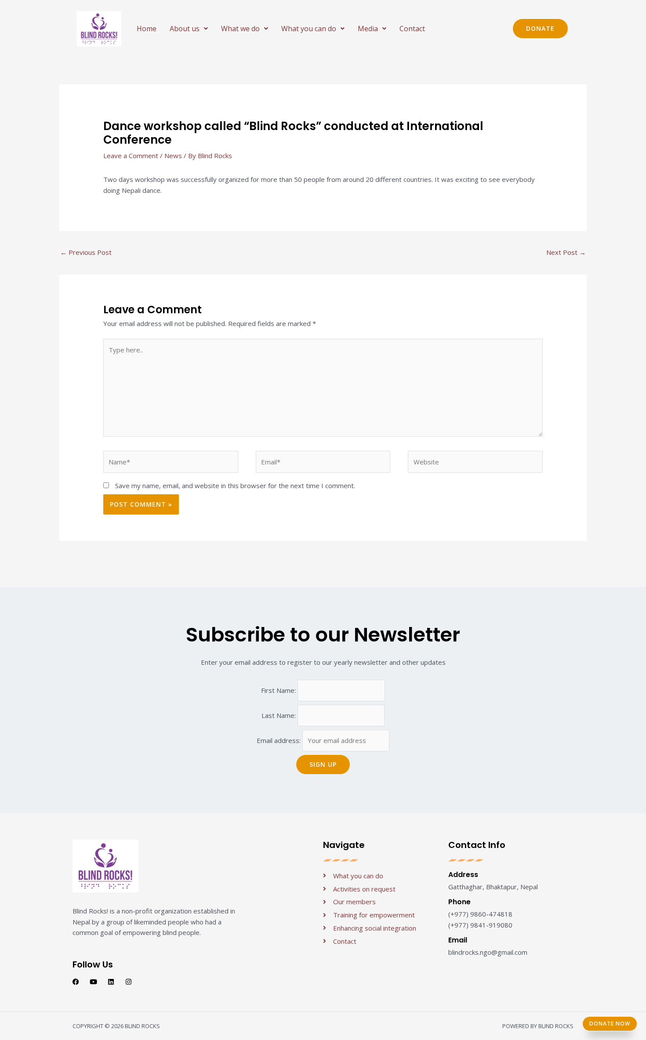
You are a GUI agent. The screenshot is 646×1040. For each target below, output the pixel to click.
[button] (188, 28)
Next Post (566, 252)
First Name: (279, 690)
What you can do (308, 28)
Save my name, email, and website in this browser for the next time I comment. (235, 485)
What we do (240, 28)
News (173, 155)
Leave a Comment (130, 155)
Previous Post (86, 252)
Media (368, 28)
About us (185, 28)
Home (146, 28)
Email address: (279, 740)
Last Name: (279, 715)
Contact (412, 28)
